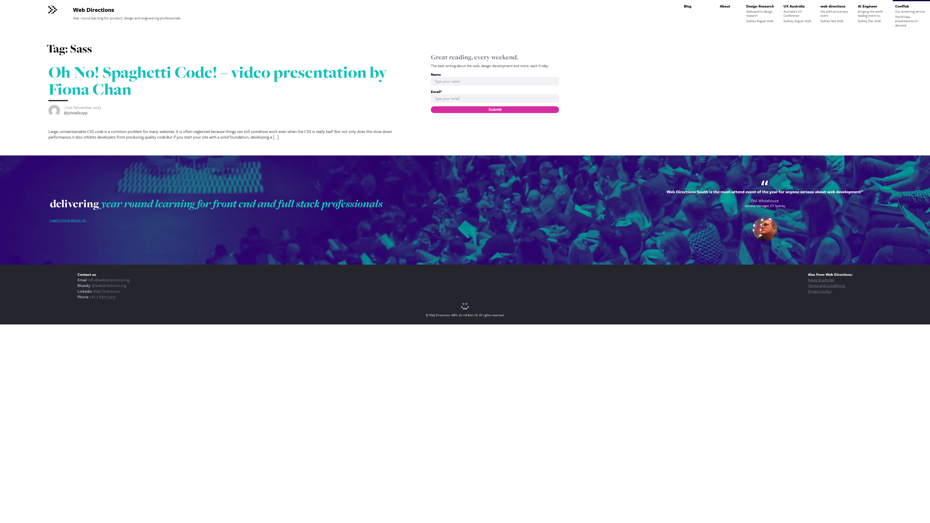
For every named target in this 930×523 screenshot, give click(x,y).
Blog (687, 6)
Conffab (910, 15)
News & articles (821, 280)
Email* (436, 91)
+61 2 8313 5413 (102, 297)
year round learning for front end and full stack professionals (242, 203)
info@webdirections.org (108, 280)
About (725, 6)
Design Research (760, 13)
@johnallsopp (75, 112)
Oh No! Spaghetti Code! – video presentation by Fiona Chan (217, 80)
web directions (834, 13)
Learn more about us (68, 220)
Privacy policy (820, 291)
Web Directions (106, 291)
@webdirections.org (109, 285)
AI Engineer (870, 13)
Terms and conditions (826, 285)
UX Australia (797, 13)
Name (436, 74)
